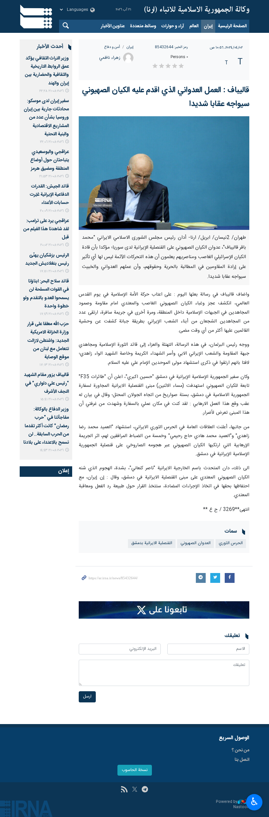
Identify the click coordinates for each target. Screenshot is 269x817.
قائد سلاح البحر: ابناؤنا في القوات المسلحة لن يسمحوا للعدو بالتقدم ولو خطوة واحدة (46, 293)
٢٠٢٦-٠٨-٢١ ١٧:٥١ (52, 271)
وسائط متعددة (143, 26)
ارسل (87, 696)
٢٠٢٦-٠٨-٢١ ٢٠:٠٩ (52, 211)
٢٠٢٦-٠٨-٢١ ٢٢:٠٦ (52, 142)
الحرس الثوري (231, 543)
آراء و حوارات (172, 26)
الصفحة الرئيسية (232, 26)
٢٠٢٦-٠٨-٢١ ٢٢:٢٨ (51, 91)
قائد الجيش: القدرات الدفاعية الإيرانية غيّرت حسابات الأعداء (49, 195)
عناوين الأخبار (113, 26)
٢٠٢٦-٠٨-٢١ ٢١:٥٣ (51, 176)
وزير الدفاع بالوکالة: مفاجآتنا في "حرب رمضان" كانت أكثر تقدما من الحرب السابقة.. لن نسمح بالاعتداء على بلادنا (46, 426)
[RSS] (124, 790)
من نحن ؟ (240, 750)
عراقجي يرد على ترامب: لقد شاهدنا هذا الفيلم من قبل (46, 229)
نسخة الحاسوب (135, 770)
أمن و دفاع (112, 47)
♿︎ (254, 801)
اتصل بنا (242, 760)
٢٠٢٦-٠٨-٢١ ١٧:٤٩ (52, 314)
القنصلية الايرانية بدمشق (151, 543)
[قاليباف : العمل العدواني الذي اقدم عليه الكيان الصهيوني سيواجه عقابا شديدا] (164, 173)
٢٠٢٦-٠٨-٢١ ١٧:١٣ (51, 365)
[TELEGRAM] (144, 790)
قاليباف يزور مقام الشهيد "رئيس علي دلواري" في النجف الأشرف (46, 383)
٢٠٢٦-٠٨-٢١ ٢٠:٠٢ (52, 245)
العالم (193, 26)
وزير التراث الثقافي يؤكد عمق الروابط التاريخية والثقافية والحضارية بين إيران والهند (47, 71)
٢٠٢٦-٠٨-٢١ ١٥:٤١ (52, 399)
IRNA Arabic (196, 9)
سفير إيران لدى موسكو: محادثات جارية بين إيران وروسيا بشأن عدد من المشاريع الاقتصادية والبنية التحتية (46, 117)
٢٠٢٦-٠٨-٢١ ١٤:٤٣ (52, 450)
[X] (134, 790)
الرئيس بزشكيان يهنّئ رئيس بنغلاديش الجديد (47, 260)
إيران (208, 26)
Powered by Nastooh (232, 804)
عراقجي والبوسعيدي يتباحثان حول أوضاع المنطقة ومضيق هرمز (49, 160)
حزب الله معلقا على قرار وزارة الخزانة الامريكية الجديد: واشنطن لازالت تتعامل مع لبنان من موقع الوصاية (48, 340)
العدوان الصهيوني (195, 543)
